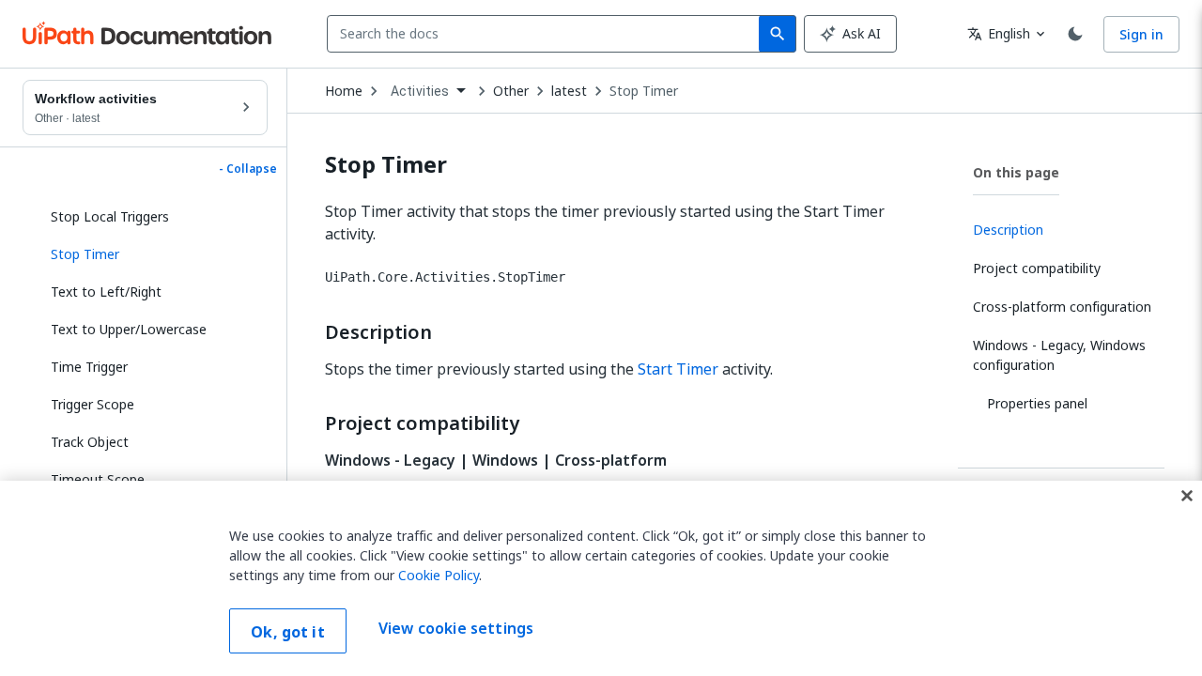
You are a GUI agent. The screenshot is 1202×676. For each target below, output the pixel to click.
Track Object (90, 442)
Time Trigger (89, 366)
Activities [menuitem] (420, 91)
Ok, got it (288, 632)
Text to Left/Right (106, 291)
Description (378, 332)
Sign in (1141, 34)
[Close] (1187, 495)
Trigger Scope (92, 404)
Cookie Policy (438, 575)
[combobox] (547, 34)
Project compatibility (422, 423)
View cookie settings (455, 629)
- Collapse (248, 169)
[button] (152, 254)
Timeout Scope (98, 479)
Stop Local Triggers (110, 216)
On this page (1016, 172)
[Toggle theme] (1075, 34)
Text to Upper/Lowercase (129, 329)
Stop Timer (643, 91)
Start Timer (678, 369)
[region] (601, 578)
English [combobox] (998, 33)
